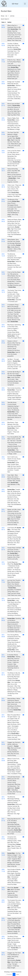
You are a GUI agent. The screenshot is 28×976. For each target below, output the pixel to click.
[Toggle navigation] (25, 3)
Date (3, 22)
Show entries (7, 16)
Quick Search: (5, 19)
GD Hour (15, 4)
